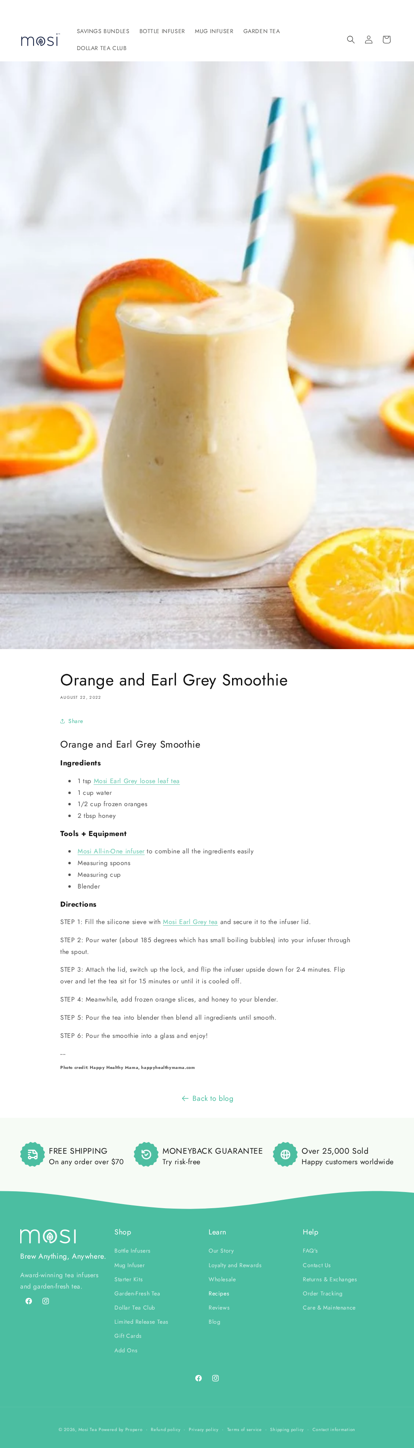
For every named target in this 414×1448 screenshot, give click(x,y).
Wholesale (222, 1279)
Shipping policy (287, 1429)
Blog (214, 1322)
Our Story (221, 1251)
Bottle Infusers (132, 1251)
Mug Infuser (129, 1265)
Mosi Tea (87, 1429)
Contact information (334, 1429)
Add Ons (125, 1350)
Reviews (219, 1307)
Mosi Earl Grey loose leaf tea (137, 781)
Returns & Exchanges (330, 1279)
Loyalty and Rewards (235, 1265)
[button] (103, 31)
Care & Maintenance (329, 1307)
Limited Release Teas (141, 1322)
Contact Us (317, 1265)
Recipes (219, 1293)
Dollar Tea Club (134, 1307)
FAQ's (310, 1251)
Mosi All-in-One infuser (111, 851)
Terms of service (244, 1429)
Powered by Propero (121, 1429)
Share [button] (75, 721)
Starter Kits (128, 1279)
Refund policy (165, 1429)
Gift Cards (128, 1336)
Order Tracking (322, 1293)
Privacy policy (204, 1429)
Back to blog (212, 1098)
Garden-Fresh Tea (137, 1293)
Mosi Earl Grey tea (190, 921)
